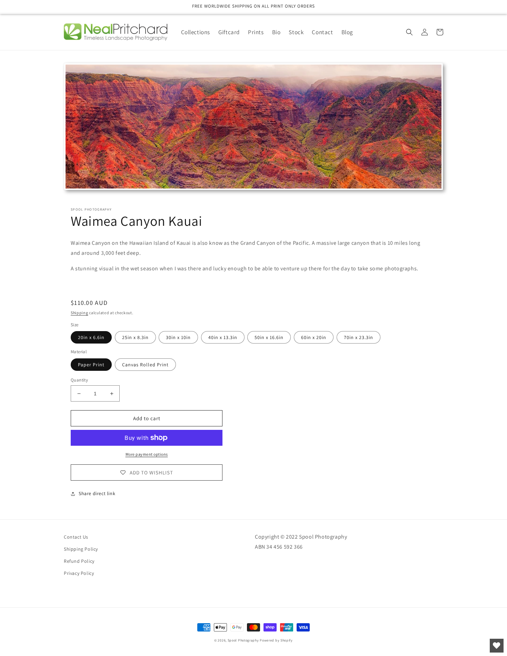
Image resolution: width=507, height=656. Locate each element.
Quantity (79, 380)
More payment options (147, 454)
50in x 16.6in (269, 337)
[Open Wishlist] (497, 646)
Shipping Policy (81, 549)
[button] (409, 32)
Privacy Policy (79, 573)
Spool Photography (243, 640)
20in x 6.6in (91, 337)
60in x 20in (313, 337)
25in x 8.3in (135, 337)
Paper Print (91, 364)
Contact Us (76, 537)
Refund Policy (79, 561)
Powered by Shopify (276, 640)
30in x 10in (178, 337)
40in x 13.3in (222, 337)
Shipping (79, 312)
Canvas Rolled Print (145, 364)
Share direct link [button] (97, 493)
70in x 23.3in (358, 337)
